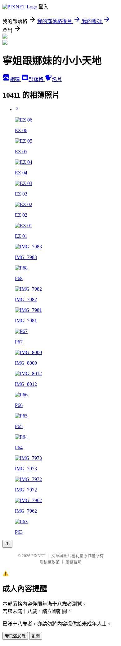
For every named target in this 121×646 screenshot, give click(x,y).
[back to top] (7, 544)
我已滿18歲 (15, 636)
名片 (57, 79)
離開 (36, 636)
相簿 (15, 79)
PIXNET (38, 555)
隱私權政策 (49, 562)
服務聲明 (73, 562)
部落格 (37, 79)
